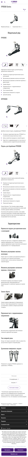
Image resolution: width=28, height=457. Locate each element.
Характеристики (17, 26)
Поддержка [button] (3, 421)
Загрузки (13, 382)
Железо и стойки (5, 404)
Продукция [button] (3, 408)
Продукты (20, 403)
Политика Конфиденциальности (8, 446)
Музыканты (3, 418)
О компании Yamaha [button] (5, 424)
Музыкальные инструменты (6, 403)
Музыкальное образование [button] (6, 411)
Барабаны (15, 403)
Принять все (14, 454)
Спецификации (13, 379)
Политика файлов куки (21, 446)
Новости (2, 414)
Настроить (7, 450)
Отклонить (20, 450)
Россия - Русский (6, 428)
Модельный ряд (5, 26)
